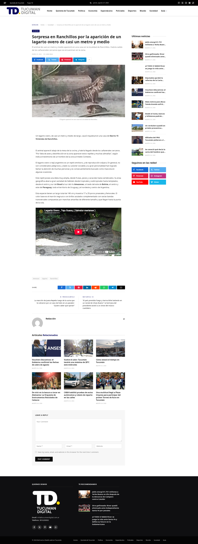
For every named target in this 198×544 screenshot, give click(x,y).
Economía (92, 11)
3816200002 (44, 520)
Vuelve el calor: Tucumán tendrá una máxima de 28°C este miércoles (76, 362)
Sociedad (154, 11)
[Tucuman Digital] (23, 11)
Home (49, 11)
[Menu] (5, 3)
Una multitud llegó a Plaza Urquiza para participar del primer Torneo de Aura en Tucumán (108, 396)
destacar (36, 279)
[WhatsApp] (24, 155)
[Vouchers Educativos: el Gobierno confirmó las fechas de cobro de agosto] (46, 348)
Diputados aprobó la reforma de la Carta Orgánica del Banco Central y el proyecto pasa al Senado (154, 79)
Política (81, 11)
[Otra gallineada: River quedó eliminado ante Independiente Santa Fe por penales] (137, 56)
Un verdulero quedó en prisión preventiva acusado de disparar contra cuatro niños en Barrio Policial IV (155, 126)
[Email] (24, 161)
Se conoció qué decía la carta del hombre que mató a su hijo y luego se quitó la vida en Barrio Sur (155, 150)
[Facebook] (24, 132)
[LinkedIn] (24, 144)
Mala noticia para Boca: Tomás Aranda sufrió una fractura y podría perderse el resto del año (155, 103)
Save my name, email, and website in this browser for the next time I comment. (68, 452)
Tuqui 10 (30, 3)
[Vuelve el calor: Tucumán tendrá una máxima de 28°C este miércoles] (78, 348)
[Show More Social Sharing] (89, 60)
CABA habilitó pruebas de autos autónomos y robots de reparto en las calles (78, 395)
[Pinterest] (24, 150)
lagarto (44, 279)
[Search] (90, 3)
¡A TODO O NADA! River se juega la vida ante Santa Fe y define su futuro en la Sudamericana (155, 67)
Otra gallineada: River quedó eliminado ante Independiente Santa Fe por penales (155, 55)
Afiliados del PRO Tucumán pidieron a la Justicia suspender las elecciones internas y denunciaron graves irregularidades (155, 138)
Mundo (143, 11)
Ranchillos (54, 279)
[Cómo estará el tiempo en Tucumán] (110, 348)
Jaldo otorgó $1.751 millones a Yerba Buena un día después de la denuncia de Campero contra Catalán (155, 43)
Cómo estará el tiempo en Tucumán (107, 361)
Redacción (51, 319)
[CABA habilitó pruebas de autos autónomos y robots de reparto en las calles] (78, 381)
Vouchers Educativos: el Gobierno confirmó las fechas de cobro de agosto (45, 362)
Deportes (132, 11)
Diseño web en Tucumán (53, 540)
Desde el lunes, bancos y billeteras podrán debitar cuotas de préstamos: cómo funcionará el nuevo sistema (155, 115)
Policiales (120, 11)
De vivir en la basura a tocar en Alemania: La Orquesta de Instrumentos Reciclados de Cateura (46, 396)
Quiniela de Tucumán (17, 3)
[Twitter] (24, 138)
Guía (163, 11)
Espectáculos (107, 11)
